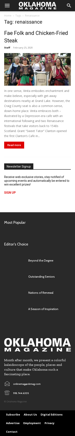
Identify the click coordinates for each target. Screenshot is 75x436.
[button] (7, 5)
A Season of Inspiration (43, 309)
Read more (14, 145)
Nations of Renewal (40, 293)
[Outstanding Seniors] (14, 277)
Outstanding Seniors (41, 276)
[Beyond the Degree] (14, 261)
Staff (7, 47)
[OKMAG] (37, 344)
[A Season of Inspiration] (14, 309)
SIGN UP (10, 192)
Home (7, 15)
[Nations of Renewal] (14, 293)
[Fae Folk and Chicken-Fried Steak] (37, 69)
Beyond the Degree (40, 260)
